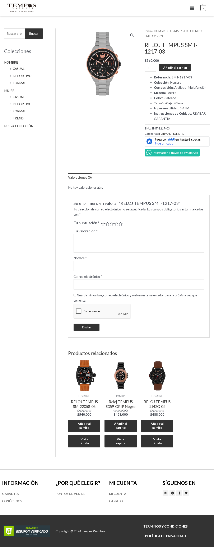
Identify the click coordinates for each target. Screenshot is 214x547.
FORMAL (19, 83)
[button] (191, 8)
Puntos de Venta (70, 494)
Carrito (116, 501)
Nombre (80, 258)
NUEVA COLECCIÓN (18, 126)
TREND (18, 118)
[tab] (80, 177)
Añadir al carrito (175, 67)
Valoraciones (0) (80, 177)
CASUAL (18, 68)
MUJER (9, 90)
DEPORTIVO (22, 76)
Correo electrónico (88, 276)
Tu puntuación (86, 222)
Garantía (10, 494)
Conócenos (12, 501)
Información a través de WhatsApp (175, 152)
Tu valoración (86, 231)
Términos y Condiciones (165, 526)
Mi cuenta (117, 494)
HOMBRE (11, 62)
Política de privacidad (165, 536)
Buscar (34, 33)
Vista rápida (84, 441)
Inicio (148, 31)
